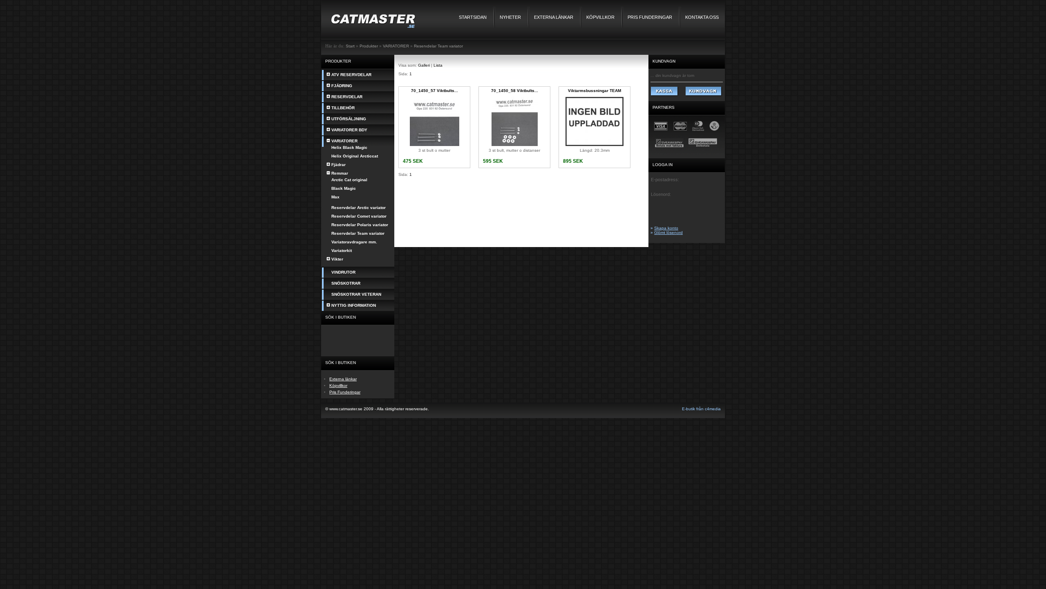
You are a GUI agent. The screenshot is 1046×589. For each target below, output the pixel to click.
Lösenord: (661, 194)
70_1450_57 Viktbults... (434, 90)
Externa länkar (553, 17)
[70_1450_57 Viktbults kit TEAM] (434, 144)
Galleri (424, 65)
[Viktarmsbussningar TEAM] (594, 144)
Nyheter (510, 17)
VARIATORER (396, 46)
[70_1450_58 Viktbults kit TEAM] (515, 144)
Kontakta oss (702, 17)
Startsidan (473, 17)
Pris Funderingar (650, 17)
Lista (438, 65)
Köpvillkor (600, 17)
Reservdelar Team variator (438, 46)
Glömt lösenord (668, 232)
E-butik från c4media (701, 409)
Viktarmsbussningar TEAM (594, 90)
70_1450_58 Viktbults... (514, 90)
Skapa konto (666, 228)
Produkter (369, 46)
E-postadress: (665, 179)
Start (350, 46)
